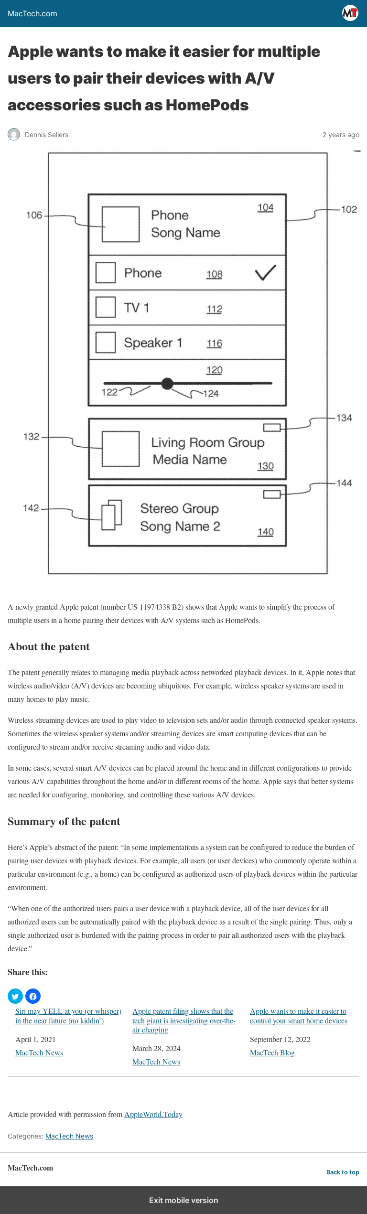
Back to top (342, 1172)
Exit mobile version (183, 1200)
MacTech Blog (272, 1052)
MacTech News (39, 1052)
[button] (15, 996)
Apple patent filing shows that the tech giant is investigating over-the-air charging (184, 1020)
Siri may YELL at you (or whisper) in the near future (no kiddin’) (68, 1015)
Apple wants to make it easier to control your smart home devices (298, 1015)
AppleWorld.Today (153, 1114)
